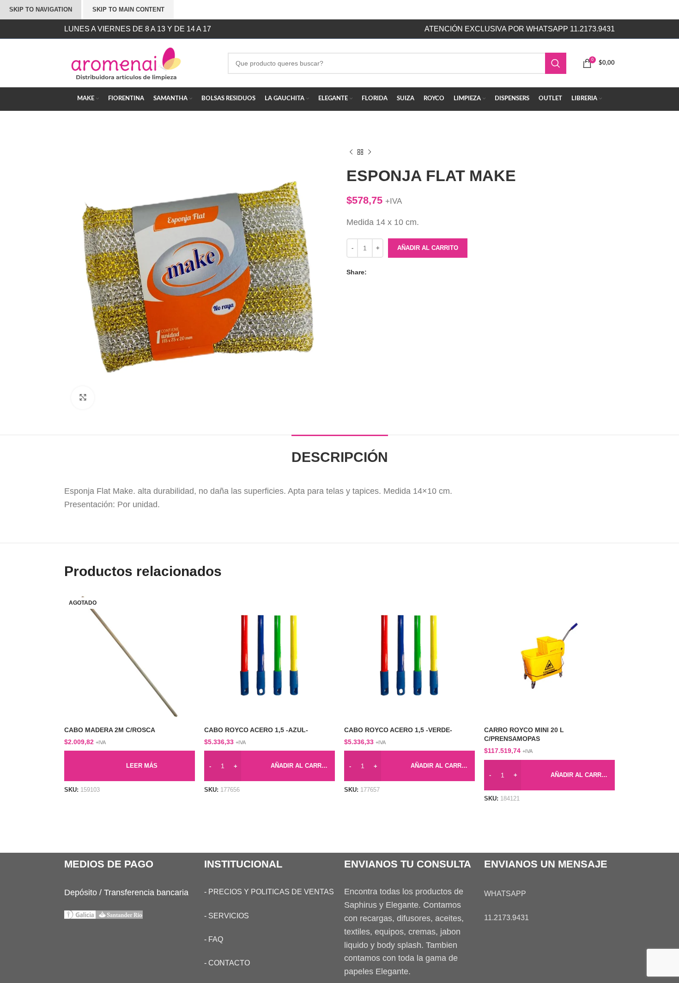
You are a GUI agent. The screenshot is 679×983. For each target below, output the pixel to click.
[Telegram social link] (410, 272)
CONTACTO (229, 963)
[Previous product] (351, 152)
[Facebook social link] (373, 272)
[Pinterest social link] (392, 272)
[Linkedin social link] (401, 272)
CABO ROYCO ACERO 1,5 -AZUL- (256, 730)
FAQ (215, 939)
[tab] (339, 453)
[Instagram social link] (306, 29)
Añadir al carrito (427, 247)
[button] (269, 766)
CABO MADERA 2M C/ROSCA (109, 730)
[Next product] (369, 152)
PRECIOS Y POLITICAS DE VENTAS (271, 892)
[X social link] (383, 272)
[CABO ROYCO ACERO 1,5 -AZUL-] (269, 655)
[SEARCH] (555, 63)
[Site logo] (139, 62)
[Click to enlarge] (82, 397)
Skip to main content (128, 9)
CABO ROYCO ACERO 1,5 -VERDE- (398, 730)
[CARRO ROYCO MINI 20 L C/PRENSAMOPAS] (549, 655)
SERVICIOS (228, 916)
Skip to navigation (40, 9)
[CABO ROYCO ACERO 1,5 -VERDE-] (409, 655)
